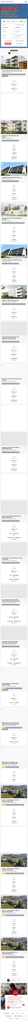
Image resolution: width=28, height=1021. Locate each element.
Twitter (13, 1013)
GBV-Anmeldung (18, 1016)
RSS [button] (18, 1013)
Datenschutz (10, 1018)
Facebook (6, 1013)
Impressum (17, 1018)
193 (18, 53)
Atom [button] (22, 1013)
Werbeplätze (9, 1016)
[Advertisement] (14, 106)
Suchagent (8, 43)
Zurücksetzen (19, 43)
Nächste (13, 53)
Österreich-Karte (20, 41)
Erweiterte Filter (8, 41)
